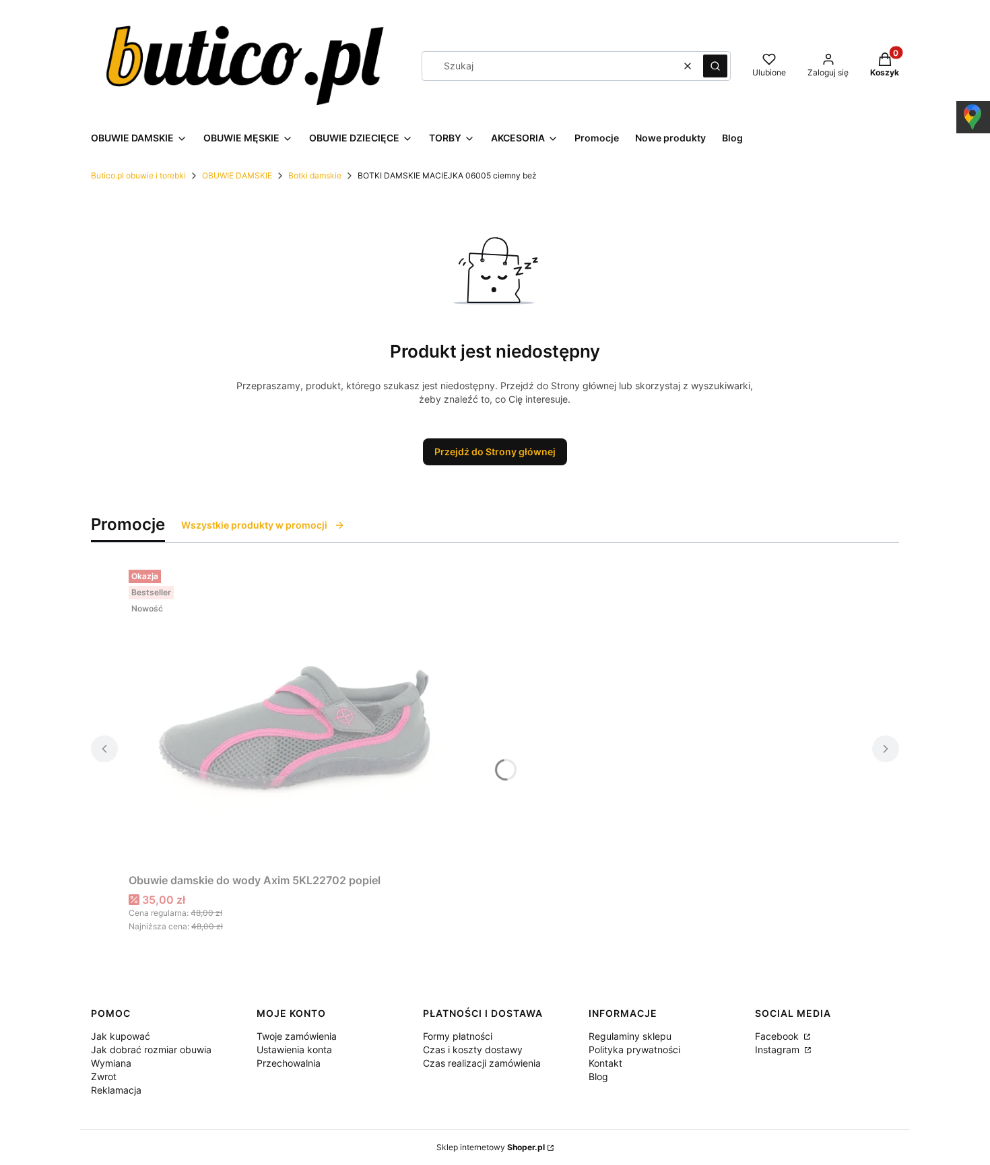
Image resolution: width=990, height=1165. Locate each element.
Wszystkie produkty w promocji (254, 525)
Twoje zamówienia (297, 1036)
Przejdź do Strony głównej (495, 451)
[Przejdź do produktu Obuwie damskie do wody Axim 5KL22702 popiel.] (297, 715)
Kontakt (605, 1063)
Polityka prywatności (634, 1049)
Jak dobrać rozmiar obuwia (151, 1049)
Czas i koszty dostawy (473, 1049)
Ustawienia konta (294, 1049)
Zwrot (104, 1076)
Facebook (778, 1036)
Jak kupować (120, 1036)
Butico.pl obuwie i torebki (138, 175)
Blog (598, 1076)
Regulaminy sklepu (630, 1036)
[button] (715, 66)
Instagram (778, 1049)
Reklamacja (116, 1090)
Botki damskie (314, 175)
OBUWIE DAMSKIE (237, 175)
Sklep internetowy (490, 1147)
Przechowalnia (289, 1063)
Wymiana (111, 1063)
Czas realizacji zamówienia (482, 1063)
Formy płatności (457, 1036)
